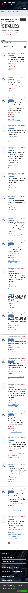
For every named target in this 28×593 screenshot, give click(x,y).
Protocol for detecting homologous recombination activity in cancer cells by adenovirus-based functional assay (17, 472)
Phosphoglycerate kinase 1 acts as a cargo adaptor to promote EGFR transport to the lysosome (16, 524)
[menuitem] (19, 8)
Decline (18, 591)
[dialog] (14, 588)
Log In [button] (22, 8)
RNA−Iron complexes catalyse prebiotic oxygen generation (17, 202)
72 (18, 542)
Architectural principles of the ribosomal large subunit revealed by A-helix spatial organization (16, 60)
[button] (11, 66)
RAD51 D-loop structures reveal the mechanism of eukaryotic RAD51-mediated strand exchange (16, 249)
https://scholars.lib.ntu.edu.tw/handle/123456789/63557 (10, 33)
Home (2, 11)
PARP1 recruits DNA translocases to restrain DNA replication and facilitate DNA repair (17, 444)
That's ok (24, 591)
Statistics (23, 19)
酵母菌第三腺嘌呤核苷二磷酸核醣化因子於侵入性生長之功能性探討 (17, 344)
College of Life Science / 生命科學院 (14, 11)
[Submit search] (16, 8)
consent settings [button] (23, 52)
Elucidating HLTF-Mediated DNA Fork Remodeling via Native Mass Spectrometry (16, 83)
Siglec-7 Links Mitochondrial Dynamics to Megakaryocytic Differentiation (17, 132)
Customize (3, 591)
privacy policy (17, 588)
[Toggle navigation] (25, 8)
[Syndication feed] (25, 47)
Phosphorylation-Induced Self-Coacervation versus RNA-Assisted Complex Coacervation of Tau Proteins (17, 420)
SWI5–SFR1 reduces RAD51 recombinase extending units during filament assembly (17, 366)
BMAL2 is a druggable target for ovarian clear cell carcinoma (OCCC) (17, 180)
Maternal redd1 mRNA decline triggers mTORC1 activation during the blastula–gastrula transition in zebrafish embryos (16, 156)
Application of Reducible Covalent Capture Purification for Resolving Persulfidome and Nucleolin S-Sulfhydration (17, 498)
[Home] (8, 3)
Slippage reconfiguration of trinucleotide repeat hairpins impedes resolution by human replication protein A (17, 225)
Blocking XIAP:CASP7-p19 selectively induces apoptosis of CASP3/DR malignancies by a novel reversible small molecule (17, 393)
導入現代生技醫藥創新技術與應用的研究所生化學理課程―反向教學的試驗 (17, 298)
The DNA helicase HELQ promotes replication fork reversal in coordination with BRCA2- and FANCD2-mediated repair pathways (17, 107)
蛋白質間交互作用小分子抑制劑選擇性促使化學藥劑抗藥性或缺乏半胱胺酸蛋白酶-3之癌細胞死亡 (17, 321)
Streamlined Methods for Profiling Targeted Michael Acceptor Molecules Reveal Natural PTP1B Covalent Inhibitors (16, 277)
